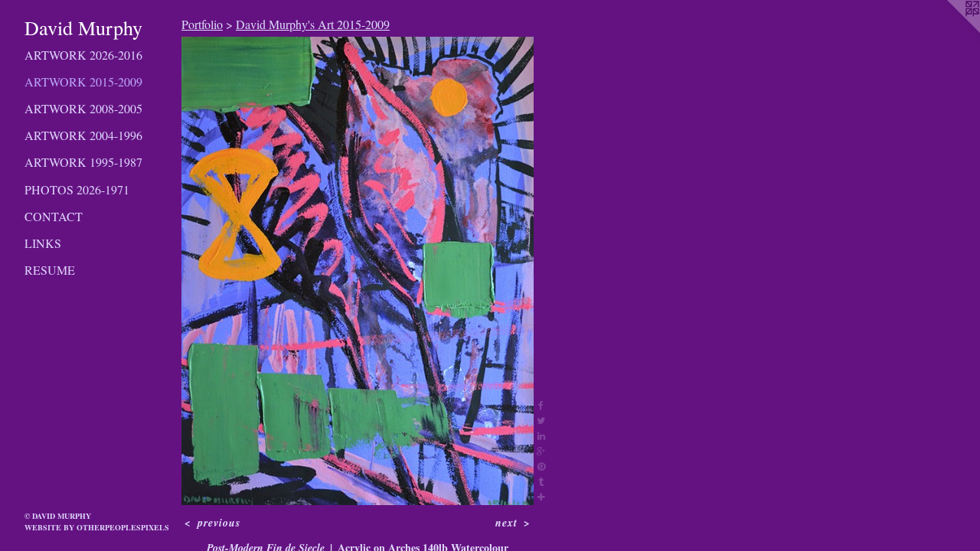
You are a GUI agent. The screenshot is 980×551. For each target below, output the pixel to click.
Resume (49, 270)
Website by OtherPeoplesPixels (96, 527)
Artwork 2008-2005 (83, 108)
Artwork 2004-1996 (83, 135)
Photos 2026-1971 (76, 189)
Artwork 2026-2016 (83, 55)
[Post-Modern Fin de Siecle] (357, 271)
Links (42, 243)
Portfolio (202, 24)
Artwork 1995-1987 (83, 162)
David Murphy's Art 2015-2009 (313, 24)
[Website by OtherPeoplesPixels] (949, 30)
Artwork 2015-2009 (83, 81)
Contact (53, 216)
